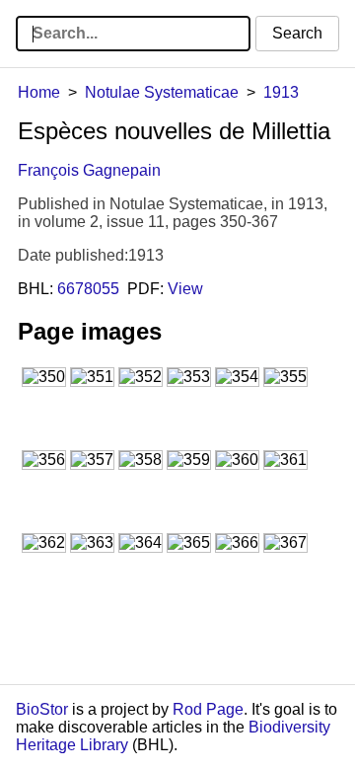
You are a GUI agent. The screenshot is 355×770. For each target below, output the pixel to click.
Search (297, 33)
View (185, 288)
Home (39, 92)
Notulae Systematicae (162, 92)
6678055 (88, 288)
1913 (281, 92)
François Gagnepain (89, 170)
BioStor (42, 709)
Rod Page (208, 709)
